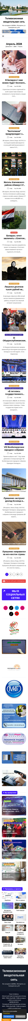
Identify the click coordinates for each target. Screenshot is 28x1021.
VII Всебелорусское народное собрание (14, 448)
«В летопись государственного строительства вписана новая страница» (14, 395)
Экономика (14, 232)
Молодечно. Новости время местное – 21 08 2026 (11, 811)
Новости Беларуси (14, 77)
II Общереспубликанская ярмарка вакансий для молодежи (14, 341)
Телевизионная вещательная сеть (14, 20)
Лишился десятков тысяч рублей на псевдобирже (14, 289)
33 (17, 574)
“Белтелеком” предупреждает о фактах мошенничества (14, 134)
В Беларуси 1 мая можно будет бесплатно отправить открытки (14, 83)
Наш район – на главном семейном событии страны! (10, 833)
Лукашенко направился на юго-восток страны (14, 553)
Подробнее (6, 1013)
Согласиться (8, 1016)
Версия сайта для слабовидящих (15, 581)
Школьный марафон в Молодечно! (11, 854)
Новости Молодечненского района (14, 334)
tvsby (11, 86)
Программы (7, 801)
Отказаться (20, 1016)
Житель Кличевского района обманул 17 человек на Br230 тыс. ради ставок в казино (14, 186)
